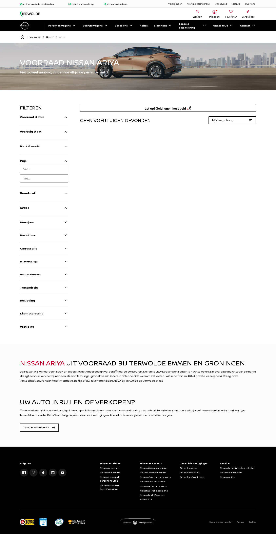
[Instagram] (33, 473)
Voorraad (35, 36)
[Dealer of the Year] (76, 522)
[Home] (30, 14)
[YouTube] (62, 473)
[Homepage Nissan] (22, 37)
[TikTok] (43, 473)
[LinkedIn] (53, 473)
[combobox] (44, 169)
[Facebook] (24, 473)
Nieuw (50, 36)
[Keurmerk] (27, 522)
